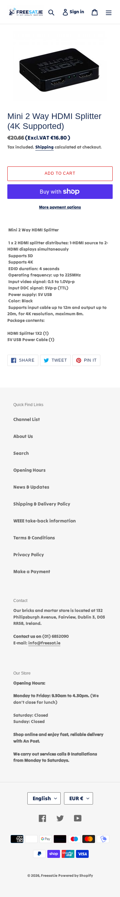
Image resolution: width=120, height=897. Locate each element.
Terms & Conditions (34, 538)
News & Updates (31, 487)
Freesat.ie (49, 875)
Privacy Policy (28, 555)
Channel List (26, 419)
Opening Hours (29, 470)
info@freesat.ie (44, 643)
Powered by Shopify (75, 875)
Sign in (78, 11)
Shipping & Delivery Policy (41, 504)
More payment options (60, 207)
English (42, 798)
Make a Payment (31, 571)
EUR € (76, 798)
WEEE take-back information (44, 521)
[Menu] (109, 12)
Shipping (44, 147)
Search (21, 453)
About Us (23, 436)
